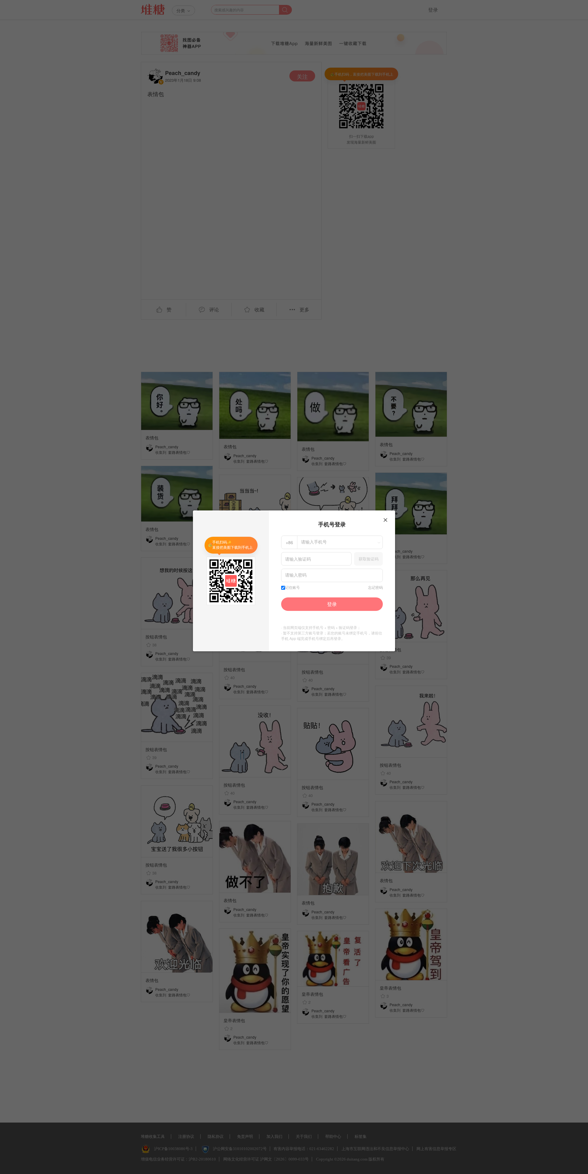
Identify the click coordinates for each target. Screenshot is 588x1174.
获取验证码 (369, 559)
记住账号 (292, 587)
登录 (332, 604)
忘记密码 (375, 587)
